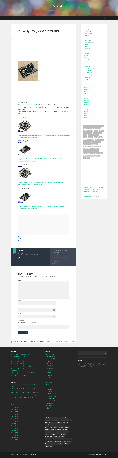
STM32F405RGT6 (86, 153)
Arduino (86, 59)
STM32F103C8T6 (86, 148)
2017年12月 (86, 100)
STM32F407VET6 (95, 153)
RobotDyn (63, 257)
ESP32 (86, 38)
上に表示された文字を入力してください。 (28, 322)
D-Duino (96, 130)
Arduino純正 (87, 33)
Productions (60, 17)
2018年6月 (86, 93)
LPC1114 (96, 137)
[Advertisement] (94, 171)
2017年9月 (86, 107)
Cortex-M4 (91, 130)
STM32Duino (98, 146)
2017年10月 (86, 104)
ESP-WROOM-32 (91, 135)
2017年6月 (86, 113)
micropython (87, 75)
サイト (19, 313)
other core (89, 70)
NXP (86, 46)
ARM (102, 126)
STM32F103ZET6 (49, 441)
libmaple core (90, 68)
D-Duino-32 (101, 130)
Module (42, 17)
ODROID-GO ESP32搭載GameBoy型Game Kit (23, 366)
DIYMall (90, 132)
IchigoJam (86, 55)
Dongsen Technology (97, 132)
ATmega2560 (57, 257)
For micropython (88, 42)
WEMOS (97, 155)
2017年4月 (86, 117)
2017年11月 (86, 102)
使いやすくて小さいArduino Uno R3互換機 (23, 373)
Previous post (57, 261)
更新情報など (15, 370)
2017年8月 (86, 109)
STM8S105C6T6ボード (89, 194)
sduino (87, 64)
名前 (19, 300)
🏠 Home (15, 17)
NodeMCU (92, 139)
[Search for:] (92, 353)
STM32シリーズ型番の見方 (19, 375)
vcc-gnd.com (92, 155)
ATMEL (62, 255)
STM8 (86, 51)
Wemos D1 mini (86, 157)
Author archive (19, 258)
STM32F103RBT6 (95, 148)
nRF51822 (97, 139)
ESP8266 (87, 40)
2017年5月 (86, 115)
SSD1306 (98, 141)
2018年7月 (86, 91)
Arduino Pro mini (96, 126)
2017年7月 (86, 111)
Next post (56, 263)
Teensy (86, 53)
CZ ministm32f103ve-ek (89, 189)
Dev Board (32, 17)
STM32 (86, 49)
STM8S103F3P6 (86, 144)
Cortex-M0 (99, 128)
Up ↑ (106, 454)
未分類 (85, 79)
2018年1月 (86, 98)
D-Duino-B (85, 132)
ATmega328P (85, 128)
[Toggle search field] (104, 18)
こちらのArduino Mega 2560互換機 (27, 104)
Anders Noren (99, 454)
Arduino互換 (56, 255)
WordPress (33, 454)
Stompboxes (71, 17)
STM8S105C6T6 (94, 144)
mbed (87, 61)
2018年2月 (86, 96)
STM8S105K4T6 (86, 146)
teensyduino (85, 155)
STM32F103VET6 (67, 439)
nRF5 (86, 44)
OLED (84, 141)
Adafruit (84, 126)
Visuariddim (59, 6)
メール (20, 306)
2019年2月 (86, 87)
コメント (20, 280)
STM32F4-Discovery (88, 191)
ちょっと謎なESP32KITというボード (21, 389)
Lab (49, 17)
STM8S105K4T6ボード (89, 196)
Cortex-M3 (85, 130)
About (23, 17)
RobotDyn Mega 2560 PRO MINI (39, 31)
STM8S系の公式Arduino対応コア (91, 187)
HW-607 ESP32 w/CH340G (19, 395)
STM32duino (88, 66)
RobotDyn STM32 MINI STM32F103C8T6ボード (24, 385)
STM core (89, 72)
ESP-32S (84, 135)
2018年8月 (86, 89)
